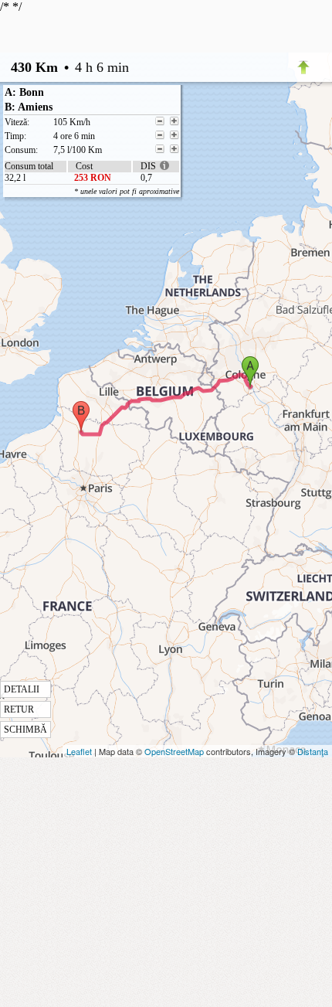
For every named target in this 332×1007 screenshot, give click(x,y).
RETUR (19, 709)
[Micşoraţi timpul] (159, 135)
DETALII (21, 689)
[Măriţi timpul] (174, 135)
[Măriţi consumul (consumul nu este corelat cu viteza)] (174, 149)
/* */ (89, 367)
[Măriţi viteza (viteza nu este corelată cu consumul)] (174, 121)
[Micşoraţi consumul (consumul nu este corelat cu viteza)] (159, 149)
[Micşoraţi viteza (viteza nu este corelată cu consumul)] (159, 121)
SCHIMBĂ (25, 729)
